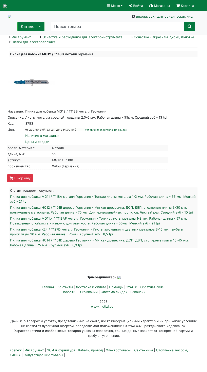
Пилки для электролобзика (34, 42)
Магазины (161, 6)
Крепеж (16, 350)
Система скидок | (115, 292)
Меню (115, 6)
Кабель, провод (90, 350)
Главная (48, 287)
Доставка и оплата (91, 287)
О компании (88, 292)
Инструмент (21, 37)
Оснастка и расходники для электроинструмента (82, 37)
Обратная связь (152, 287)
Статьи (131, 287)
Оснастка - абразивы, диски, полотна (164, 37)
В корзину (22, 178)
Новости (68, 292)
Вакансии (138, 292)
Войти (137, 6)
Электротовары (118, 350)
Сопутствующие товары (43, 355)
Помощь (116, 287)
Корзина (187, 6)
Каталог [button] (29, 26)
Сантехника (143, 350)
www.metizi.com (103, 306)
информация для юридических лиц (164, 16)
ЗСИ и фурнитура (61, 350)
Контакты (65, 287)
